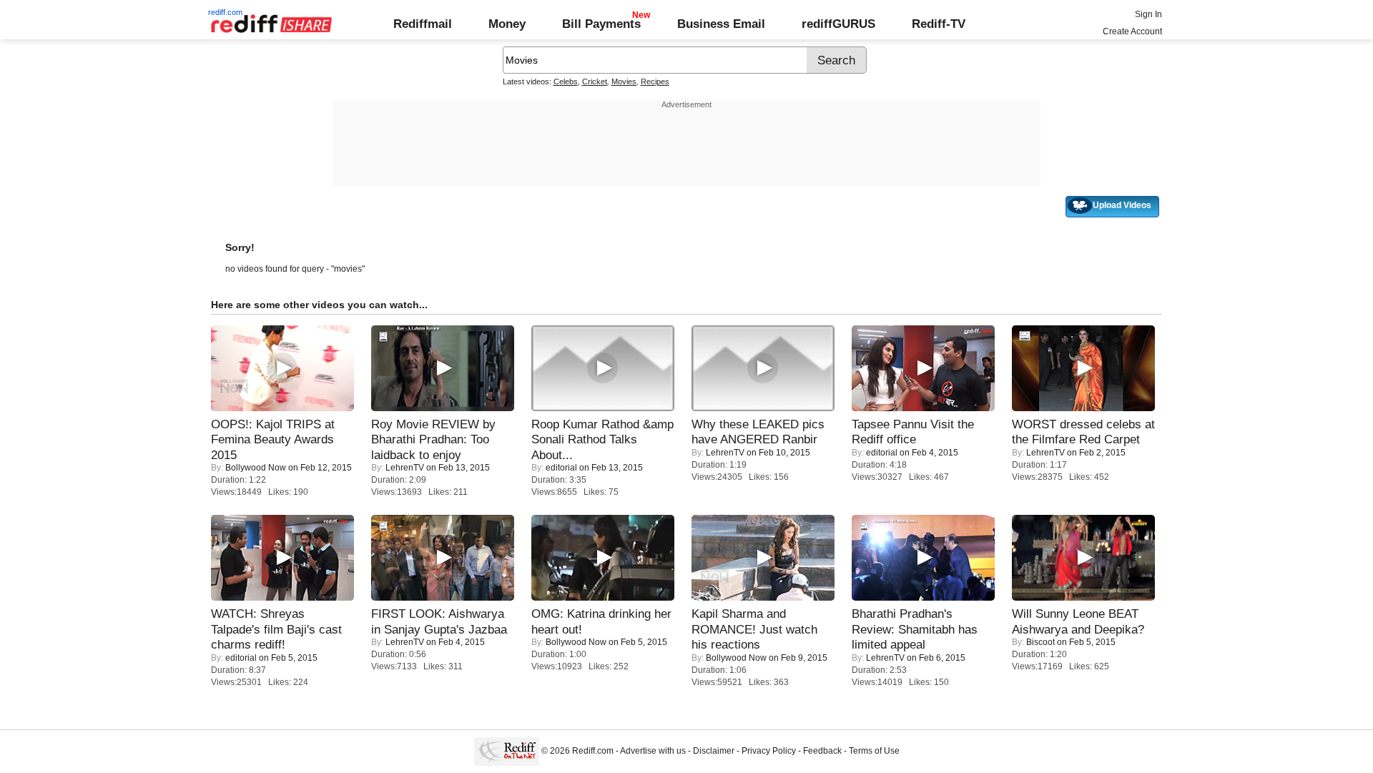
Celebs (565, 81)
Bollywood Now (255, 468)
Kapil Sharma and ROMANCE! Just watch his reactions (754, 629)
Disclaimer (713, 751)
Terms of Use (874, 751)
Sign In (1148, 14)
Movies (623, 81)
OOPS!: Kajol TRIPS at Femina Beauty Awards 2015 (273, 439)
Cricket (594, 81)
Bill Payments (601, 23)
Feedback (822, 751)
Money (507, 23)
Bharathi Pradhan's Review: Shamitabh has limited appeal (915, 629)
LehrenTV (404, 468)
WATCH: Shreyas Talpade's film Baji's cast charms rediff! (276, 629)
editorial (561, 468)
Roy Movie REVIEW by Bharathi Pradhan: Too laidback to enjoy (433, 439)
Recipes (655, 81)
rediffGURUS (838, 23)
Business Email (721, 23)
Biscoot (1040, 642)
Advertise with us (653, 751)
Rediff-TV (938, 23)
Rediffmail (422, 23)
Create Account (1132, 31)
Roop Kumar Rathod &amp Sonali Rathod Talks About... (602, 439)
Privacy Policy (769, 751)
